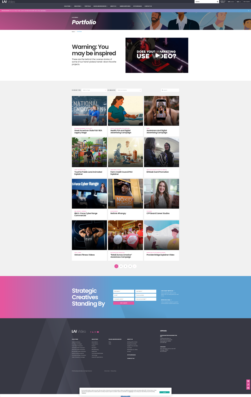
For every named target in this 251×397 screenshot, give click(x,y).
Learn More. (43, 10)
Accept (164, 392)
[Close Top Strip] (248, 10)
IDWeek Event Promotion (158, 172)
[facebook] (90, 332)
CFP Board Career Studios (158, 213)
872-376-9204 (163, 351)
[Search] (217, 1)
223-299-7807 (163, 342)
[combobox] (94, 90)
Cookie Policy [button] (131, 391)
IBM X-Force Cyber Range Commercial (85, 214)
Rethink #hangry (118, 213)
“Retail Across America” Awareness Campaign (121, 255)
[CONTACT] (248, 384)
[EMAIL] (248, 388)
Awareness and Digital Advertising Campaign (157, 131)
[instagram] (95, 332)
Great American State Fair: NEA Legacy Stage (88, 131)
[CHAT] (248, 381)
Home (73, 31)
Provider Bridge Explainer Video (160, 254)
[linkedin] (92, 332)
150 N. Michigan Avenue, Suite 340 (168, 348)
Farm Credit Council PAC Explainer (121, 173)
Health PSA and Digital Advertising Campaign (120, 131)
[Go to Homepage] (8, 1)
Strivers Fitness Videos (84, 254)
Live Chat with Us (167, 291)
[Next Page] (135, 266)
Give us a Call (165, 300)
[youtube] (98, 332)
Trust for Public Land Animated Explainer (88, 173)
